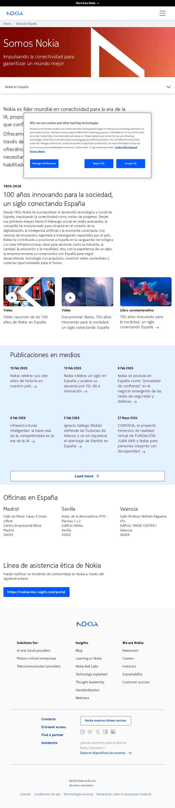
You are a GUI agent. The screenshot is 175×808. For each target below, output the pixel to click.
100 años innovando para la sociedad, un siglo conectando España (141, 321)
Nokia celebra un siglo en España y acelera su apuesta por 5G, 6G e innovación (85, 383)
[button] (29, 291)
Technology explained (91, 674)
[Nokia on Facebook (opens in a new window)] (105, 732)
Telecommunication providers (38, 666)
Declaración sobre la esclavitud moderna (123, 794)
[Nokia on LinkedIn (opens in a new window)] (113, 732)
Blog (79, 650)
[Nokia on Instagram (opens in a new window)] (82, 732)
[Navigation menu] (164, 14)
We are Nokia (132, 643)
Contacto (48, 719)
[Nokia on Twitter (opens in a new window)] (98, 732)
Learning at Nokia (89, 658)
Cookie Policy (122, 147)
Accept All (131, 163)
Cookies (25, 794)
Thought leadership (90, 682)
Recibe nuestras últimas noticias (105, 720)
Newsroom (130, 650)
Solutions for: (27, 643)
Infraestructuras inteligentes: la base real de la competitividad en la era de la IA (32, 433)
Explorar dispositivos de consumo (102, 753)
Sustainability (132, 674)
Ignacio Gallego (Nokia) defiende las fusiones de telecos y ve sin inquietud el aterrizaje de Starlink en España (86, 435)
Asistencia (49, 743)
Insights (82, 643)
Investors (129, 666)
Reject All (99, 163)
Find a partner (52, 735)
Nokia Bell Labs (87, 666)
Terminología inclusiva (78, 794)
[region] (87, 145)
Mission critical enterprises (36, 658)
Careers (128, 658)
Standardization (87, 690)
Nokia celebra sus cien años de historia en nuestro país (29, 380)
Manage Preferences (44, 163)
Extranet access (53, 727)
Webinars (82, 698)
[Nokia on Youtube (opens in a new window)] (90, 732)
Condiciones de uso (47, 794)
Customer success (136, 682)
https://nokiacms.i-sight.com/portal (36, 592)
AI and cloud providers (33, 650)
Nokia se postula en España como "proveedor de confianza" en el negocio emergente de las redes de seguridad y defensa (140, 388)
